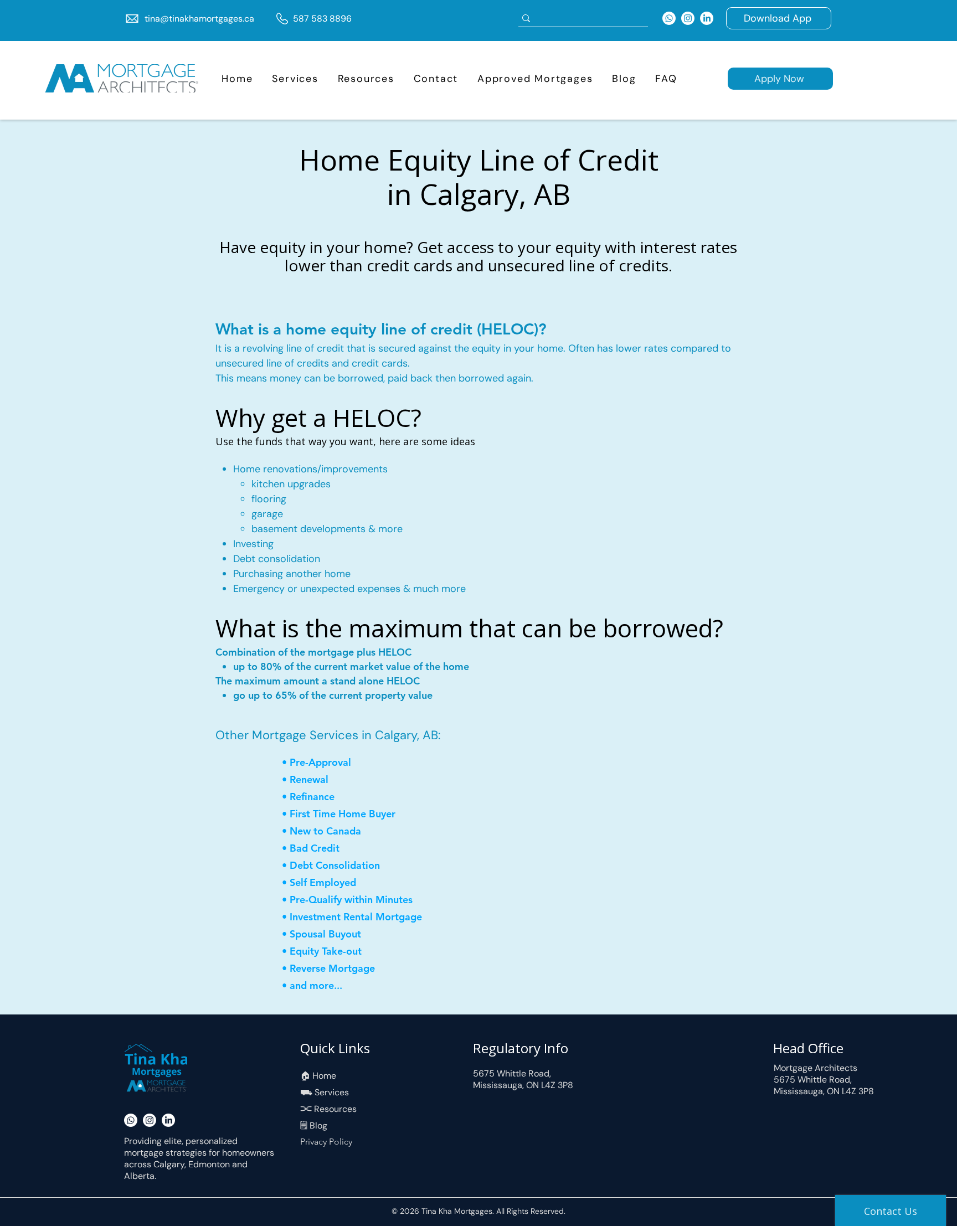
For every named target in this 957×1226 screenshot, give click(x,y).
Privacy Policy (326, 1141)
